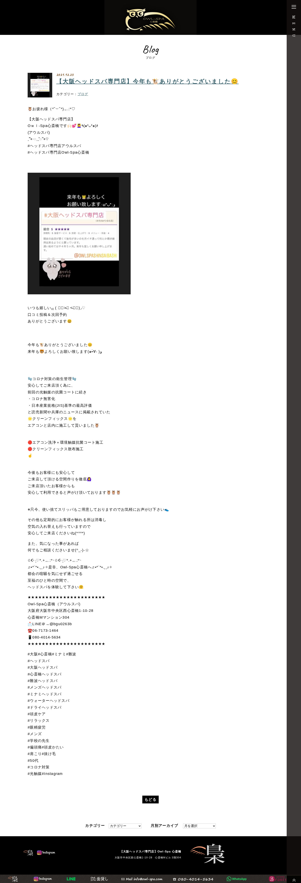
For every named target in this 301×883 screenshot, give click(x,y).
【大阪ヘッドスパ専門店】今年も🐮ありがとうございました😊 (147, 81)
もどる (150, 799)
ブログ (83, 94)
